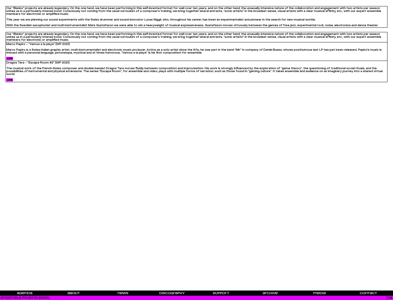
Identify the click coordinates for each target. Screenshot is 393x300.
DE (389, 297)
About (73, 293)
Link (10, 58)
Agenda (24, 293)
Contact (368, 293)
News (122, 293)
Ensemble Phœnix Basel (25, 297)
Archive (270, 293)
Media (319, 293)
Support (221, 293)
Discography (172, 293)
